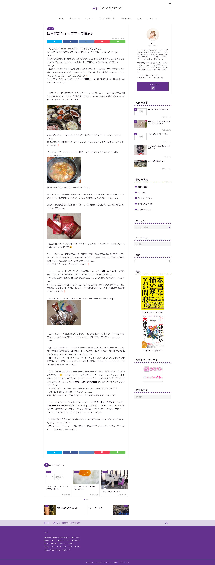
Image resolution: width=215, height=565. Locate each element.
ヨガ (60, 547)
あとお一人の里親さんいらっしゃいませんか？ (58, 537)
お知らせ (50, 29)
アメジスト (76, 537)
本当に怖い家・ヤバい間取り (153, 312)
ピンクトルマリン (50, 547)
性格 (78, 547)
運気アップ (67, 550)
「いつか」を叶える (145, 198)
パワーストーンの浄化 (66, 544)
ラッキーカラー (69, 547)
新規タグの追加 (50, 550)
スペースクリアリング (51, 544)
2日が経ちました (144, 209)
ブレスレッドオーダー (107, 18)
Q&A (139, 18)
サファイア (76, 540)
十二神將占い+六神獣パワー (152, 351)
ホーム (61, 18)
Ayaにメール (151, 18)
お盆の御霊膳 (143, 187)
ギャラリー (89, 18)
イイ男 (47, 540)
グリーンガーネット (64, 540)
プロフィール (74, 18)
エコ (54, 540)
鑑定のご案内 (126, 18)
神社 (59, 550)
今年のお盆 (142, 192)
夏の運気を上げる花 (145, 204)
